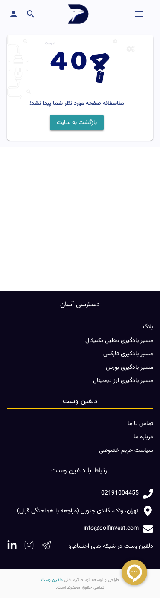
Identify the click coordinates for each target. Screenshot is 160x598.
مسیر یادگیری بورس (129, 367)
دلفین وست (52, 580)
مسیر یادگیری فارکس (128, 354)
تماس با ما (140, 423)
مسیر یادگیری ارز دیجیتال (123, 380)
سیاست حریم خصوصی (126, 450)
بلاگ (148, 327)
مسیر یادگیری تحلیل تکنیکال (119, 340)
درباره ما (143, 437)
